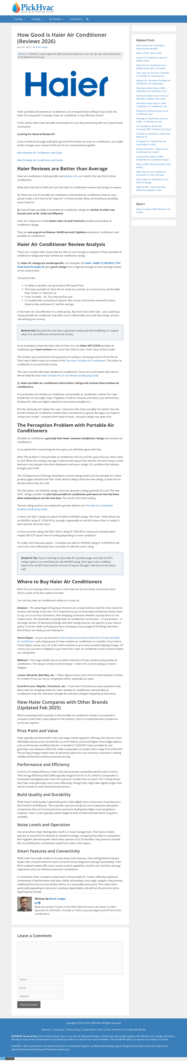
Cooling (18, 19)
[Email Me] (36, 903)
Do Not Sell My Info (136, 1029)
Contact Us (58, 1029)
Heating (36, 19)
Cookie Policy (88, 1029)
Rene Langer (42, 47)
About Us (46, 1029)
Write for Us (118, 1029)
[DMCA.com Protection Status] (7, 1059)
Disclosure (22, 54)
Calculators (76, 19)
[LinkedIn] (39, 903)
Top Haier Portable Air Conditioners (86, 360)
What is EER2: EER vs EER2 (149, 53)
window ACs (71, 176)
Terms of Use (103, 1029)
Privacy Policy (73, 1029)
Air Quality (55, 19)
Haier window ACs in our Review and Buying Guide (69, 375)
